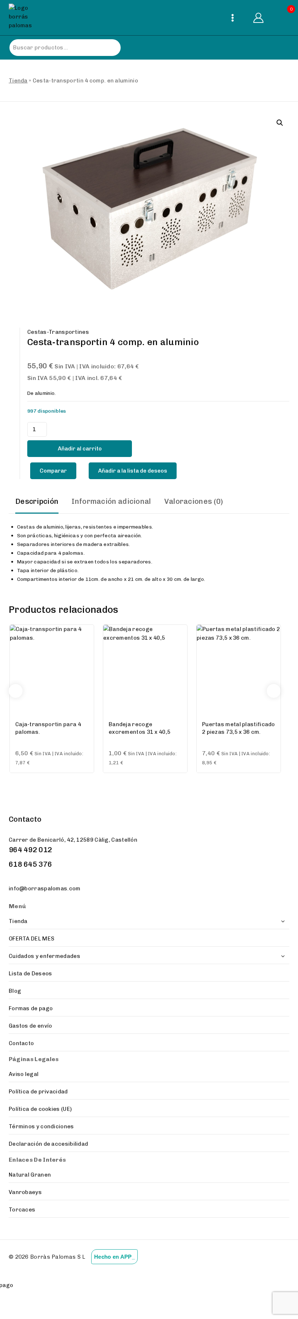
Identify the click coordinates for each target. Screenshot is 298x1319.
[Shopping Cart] (283, 17)
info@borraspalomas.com (45, 888)
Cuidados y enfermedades (44, 956)
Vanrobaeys (25, 1192)
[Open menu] (232, 17)
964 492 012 (30, 849)
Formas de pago (31, 1008)
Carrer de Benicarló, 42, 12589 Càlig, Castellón (73, 840)
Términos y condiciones (41, 1126)
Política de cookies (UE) (40, 1109)
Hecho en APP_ (114, 1257)
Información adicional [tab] (111, 501)
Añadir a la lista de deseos (132, 471)
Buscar (108, 47)
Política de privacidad (38, 1091)
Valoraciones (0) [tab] (194, 501)
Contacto (21, 1043)
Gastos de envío (30, 1026)
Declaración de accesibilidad (48, 1144)
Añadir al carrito (80, 448)
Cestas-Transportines (58, 332)
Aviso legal (24, 1074)
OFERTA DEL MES (31, 938)
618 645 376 (30, 864)
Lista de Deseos (30, 973)
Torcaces (22, 1209)
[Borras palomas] (22, 18)
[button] (279, 122)
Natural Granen (30, 1175)
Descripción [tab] (37, 501)
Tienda (18, 80)
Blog (15, 991)
